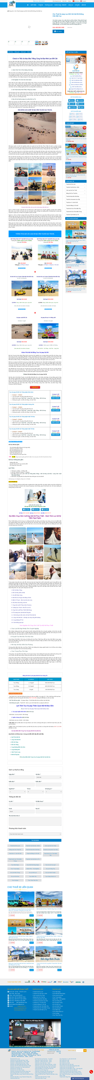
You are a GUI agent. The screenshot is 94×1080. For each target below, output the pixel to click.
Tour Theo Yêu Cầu (33, 880)
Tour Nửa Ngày (15, 864)
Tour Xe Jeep (15, 880)
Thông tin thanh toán (16, 1054)
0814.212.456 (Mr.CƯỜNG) (77, 84)
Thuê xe (40, 5)
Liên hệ (84, 5)
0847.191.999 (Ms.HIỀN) (77, 80)
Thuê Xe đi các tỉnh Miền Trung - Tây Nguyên (71, 1068)
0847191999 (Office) (76, 76)
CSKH (81, 107)
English (84, 1)
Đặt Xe (31, 915)
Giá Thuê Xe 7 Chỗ (64, 1061)
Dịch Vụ (70, 5)
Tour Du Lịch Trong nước (16, 1052)
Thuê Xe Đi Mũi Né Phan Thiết (42, 1077)
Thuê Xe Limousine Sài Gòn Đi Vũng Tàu (20, 1071)
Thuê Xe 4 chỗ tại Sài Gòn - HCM (43, 1060)
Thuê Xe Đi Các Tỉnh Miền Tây (50, 854)
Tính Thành (41, 1050)
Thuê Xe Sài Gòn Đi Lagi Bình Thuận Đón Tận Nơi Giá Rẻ (49, 964)
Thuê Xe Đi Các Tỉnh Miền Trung (15, 860)
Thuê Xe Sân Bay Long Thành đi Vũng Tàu (21, 1077)
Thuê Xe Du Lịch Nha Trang (17, 1070)
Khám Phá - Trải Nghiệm (33, 868)
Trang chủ (13, 1051)
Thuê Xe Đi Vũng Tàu (65, 1077)
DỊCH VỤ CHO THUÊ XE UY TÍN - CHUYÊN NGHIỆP (28, 1051)
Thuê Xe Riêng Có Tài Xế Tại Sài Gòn (44, 1068)
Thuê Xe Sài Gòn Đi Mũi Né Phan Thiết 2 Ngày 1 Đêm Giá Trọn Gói (21, 936)
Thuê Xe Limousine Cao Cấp (50, 849)
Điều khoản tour (20, 1056)
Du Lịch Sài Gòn (15, 876)
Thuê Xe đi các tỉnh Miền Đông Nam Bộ (69, 1065)
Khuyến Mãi (29, 1054)
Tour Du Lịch (49, 5)
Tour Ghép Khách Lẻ (50, 876)
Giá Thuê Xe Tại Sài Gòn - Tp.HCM (43, 1059)
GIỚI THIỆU (33, 5)
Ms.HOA (81, 104)
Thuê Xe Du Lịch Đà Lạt (16, 1068)
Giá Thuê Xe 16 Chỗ (65, 1063)
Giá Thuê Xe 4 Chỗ (64, 1060)
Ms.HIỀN (72, 104)
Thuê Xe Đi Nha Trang (40, 1078)
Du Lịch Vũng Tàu (50, 868)
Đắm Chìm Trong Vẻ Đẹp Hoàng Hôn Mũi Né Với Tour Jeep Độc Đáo (76, 175)
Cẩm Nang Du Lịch (57, 1)
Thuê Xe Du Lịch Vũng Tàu (41, 1070)
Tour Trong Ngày (15, 868)
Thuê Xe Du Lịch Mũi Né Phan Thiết (19, 1060)
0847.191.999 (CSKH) (77, 86)
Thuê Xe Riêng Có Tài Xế (33, 853)
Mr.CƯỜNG (73, 107)
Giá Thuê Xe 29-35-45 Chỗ (66, 1064)
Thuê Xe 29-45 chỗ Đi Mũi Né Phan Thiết (20, 1065)
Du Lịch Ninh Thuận (50, 872)
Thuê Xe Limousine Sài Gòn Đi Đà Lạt (44, 1071)
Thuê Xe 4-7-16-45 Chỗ (15, 853)
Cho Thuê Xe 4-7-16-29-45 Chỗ (68, 1059)
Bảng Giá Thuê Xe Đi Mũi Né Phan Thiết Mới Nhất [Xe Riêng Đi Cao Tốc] (21, 964)
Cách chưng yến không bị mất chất (44, 1072)
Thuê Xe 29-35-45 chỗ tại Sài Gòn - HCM (45, 1064)
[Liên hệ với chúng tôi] (91, 1071)
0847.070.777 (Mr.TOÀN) (77, 78)
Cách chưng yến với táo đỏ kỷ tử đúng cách (70, 1072)
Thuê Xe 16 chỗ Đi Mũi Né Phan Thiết (19, 1064)
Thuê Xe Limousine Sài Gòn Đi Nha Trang (70, 1071)
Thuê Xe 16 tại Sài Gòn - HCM (42, 1063)
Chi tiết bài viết (26, 1052)
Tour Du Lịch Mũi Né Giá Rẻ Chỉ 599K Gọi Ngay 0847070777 (76, 139)
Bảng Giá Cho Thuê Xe (15, 849)
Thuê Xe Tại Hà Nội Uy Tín (32, 859)
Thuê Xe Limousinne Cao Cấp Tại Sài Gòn (45, 1065)
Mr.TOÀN (80, 100)
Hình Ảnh (64, 1)
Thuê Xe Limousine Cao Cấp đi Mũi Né (20, 1067)
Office (72, 100)
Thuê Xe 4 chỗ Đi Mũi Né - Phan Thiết (19, 1061)
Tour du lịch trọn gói (50, 864)
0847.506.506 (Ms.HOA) (77, 82)
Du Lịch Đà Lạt (33, 872)
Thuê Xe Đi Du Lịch (15, 845)
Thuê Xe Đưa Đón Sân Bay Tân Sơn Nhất (45, 1067)
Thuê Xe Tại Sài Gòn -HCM (33, 845)
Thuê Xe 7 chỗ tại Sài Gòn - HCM (43, 1061)
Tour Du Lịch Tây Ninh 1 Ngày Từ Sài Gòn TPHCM (76, 157)
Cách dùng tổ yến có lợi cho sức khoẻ (19, 1072)
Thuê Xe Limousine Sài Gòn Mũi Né (68, 1070)
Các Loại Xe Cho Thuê (50, 845)
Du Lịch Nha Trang (15, 872)
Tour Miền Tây (32, 876)
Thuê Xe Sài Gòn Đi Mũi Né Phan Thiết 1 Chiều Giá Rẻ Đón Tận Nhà (49, 936)
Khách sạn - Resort (60, 5)
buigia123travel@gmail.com (77, 89)
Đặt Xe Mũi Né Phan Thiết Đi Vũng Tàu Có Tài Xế (49, 909)
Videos (69, 1)
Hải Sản (77, 5)
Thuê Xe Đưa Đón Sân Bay (33, 849)
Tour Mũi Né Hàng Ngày (33, 864)
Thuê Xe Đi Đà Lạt (14, 1078)
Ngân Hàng (33, 1052)
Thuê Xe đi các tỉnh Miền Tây (67, 1067)
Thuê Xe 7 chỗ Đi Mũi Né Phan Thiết (19, 1063)
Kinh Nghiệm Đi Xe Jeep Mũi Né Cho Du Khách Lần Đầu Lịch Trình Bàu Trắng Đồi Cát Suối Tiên (21, 909)
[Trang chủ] (28, 5)
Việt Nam (77, 1)
